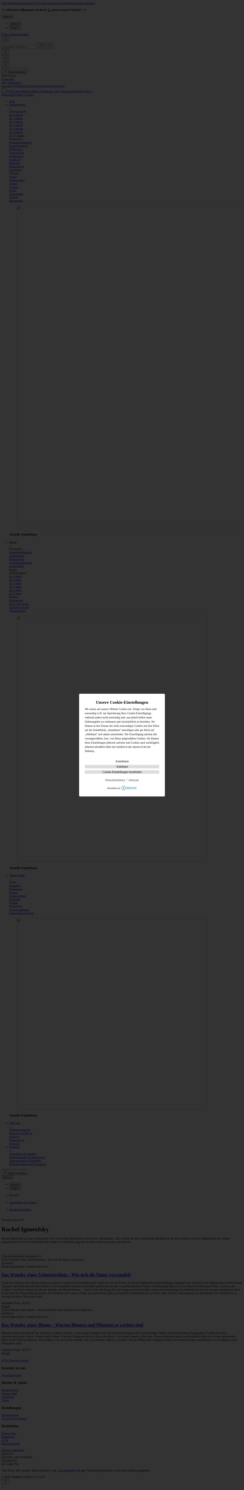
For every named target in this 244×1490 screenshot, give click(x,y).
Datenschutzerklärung (115, 780)
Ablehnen (122, 766)
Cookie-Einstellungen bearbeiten (122, 772)
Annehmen (122, 761)
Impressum (134, 780)
